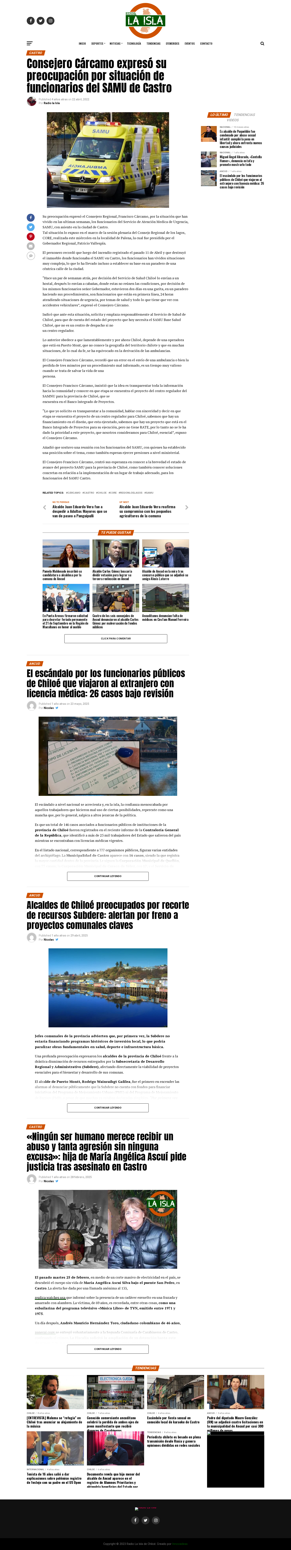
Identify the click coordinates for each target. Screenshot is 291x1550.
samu (149, 493)
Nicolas (49, 708)
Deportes (97, 43)
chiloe (102, 493)
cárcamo (74, 493)
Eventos (190, 43)
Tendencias (153, 43)
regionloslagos (131, 493)
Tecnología (134, 43)
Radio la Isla (52, 103)
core (113, 493)
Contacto (206, 43)
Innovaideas (180, 1544)
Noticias (115, 43)
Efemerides (172, 43)
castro (89, 493)
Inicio (82, 43)
